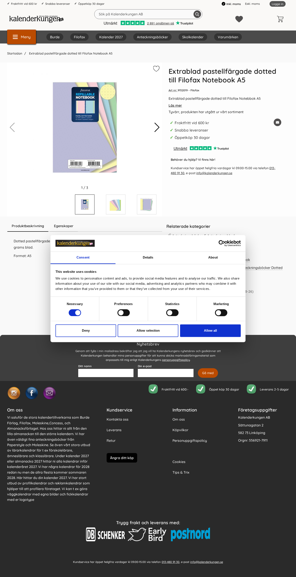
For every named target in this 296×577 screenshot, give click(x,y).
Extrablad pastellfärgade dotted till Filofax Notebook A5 (70, 53)
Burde (55, 37)
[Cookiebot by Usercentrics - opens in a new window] (222, 243)
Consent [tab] (82, 257)
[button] (157, 127)
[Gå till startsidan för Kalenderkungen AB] (36, 19)
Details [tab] (148, 257)
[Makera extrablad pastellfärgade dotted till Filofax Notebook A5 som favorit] (156, 69)
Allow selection (148, 331)
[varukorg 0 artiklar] (281, 19)
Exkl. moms (252, 3)
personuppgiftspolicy (176, 360)
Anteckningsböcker (152, 37)
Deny (86, 331)
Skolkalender (192, 37)
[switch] (123, 312)
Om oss (178, 419)
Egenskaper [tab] (63, 226)
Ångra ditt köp (122, 458)
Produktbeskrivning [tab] (28, 226)
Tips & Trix (180, 472)
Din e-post (145, 366)
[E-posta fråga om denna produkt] (277, 122)
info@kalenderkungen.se (214, 173)
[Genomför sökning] (197, 14)
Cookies (178, 462)
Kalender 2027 (111, 37)
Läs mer (175, 105)
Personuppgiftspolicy (189, 440)
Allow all (210, 331)
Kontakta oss (117, 419)
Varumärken (228, 37)
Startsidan (14, 53)
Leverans (114, 430)
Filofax (79, 37)
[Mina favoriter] (239, 19)
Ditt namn (85, 366)
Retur (111, 440)
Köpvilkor (180, 430)
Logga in (277, 4)
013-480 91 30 (170, 562)
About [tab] (213, 257)
